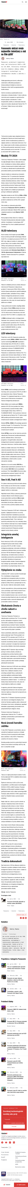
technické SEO (5, 1180)
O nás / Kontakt (5, 1152)
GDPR (16, 1164)
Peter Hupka (10, 905)
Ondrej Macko (10, 58)
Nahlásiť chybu (20, 914)
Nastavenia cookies (20, 1167)
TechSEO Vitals (17, 1180)
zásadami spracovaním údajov (17, 1123)
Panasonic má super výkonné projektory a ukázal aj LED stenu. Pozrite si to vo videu (15, 980)
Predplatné (4, 1160)
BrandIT (3, 1157)
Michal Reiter (11, 1026)
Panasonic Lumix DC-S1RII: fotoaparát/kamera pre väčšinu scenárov (15, 1062)
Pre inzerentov (5, 1154)
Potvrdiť (14, 1126)
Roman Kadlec (11, 970)
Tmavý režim (4, 1147)
